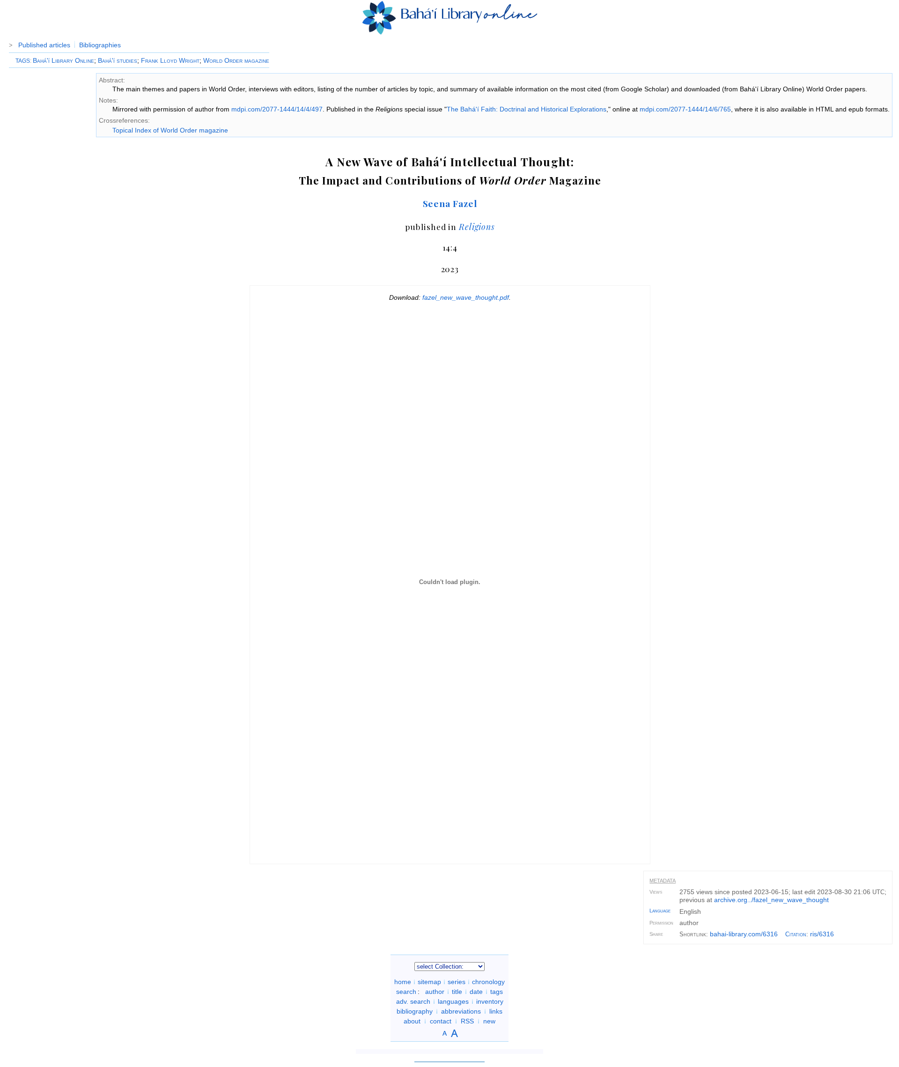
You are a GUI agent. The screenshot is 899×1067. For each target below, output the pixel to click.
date (476, 991)
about (412, 1021)
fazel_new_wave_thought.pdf (465, 297)
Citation (795, 934)
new (489, 1021)
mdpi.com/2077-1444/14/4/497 (277, 109)
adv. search (413, 1001)
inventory (489, 1001)
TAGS (22, 61)
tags (496, 991)
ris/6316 (822, 934)
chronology (488, 981)
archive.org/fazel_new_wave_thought (771, 900)
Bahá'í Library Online (63, 60)
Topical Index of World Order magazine (170, 130)
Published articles (44, 45)
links (495, 1011)
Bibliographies (100, 45)
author (434, 991)
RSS (467, 1021)
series (456, 981)
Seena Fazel (450, 203)
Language (660, 910)
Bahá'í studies (117, 60)
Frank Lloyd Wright (170, 60)
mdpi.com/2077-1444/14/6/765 (685, 109)
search (406, 991)
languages (453, 1001)
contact (440, 1021)
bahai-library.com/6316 (744, 934)
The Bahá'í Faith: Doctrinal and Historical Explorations (526, 109)
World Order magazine (236, 60)
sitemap (429, 981)
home (402, 981)
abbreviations (461, 1011)
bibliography (415, 1011)
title (457, 991)
